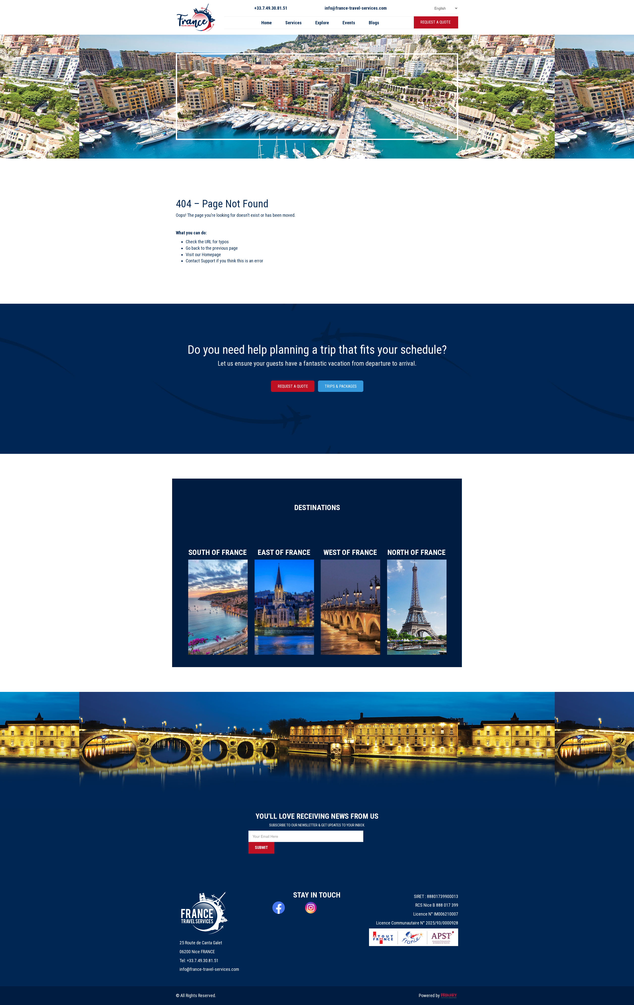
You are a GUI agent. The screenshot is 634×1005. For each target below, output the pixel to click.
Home (266, 22)
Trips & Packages (341, 386)
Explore (322, 22)
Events (349, 22)
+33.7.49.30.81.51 (270, 8)
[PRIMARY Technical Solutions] (449, 995)
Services (293, 22)
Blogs (374, 22)
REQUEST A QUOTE (435, 22)
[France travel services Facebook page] (284, 907)
